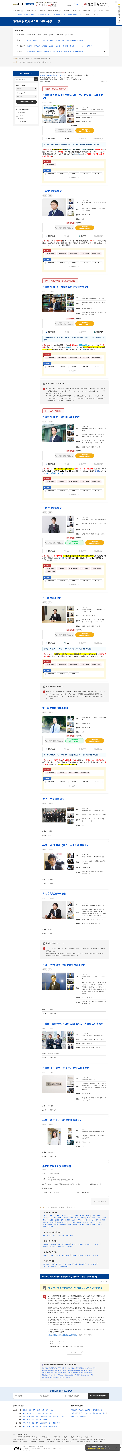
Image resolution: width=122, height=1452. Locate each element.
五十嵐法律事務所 (51, 598)
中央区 (50, 195)
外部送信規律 (33, 1441)
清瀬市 (56, 1224)
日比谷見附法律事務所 (54, 893)
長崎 (32, 1426)
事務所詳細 (51, 138)
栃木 (71, 1235)
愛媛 (54, 1423)
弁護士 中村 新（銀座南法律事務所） (62, 417)
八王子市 (75, 1215)
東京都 (44, 102)
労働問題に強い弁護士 (29, 14)
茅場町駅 (73, 40)
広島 (37, 1423)
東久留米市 (60, 1222)
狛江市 (45, 1224)
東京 (44, 1235)
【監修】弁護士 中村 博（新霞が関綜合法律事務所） (62, 1335)
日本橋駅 (57, 40)
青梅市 (103, 1220)
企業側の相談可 (63, 1266)
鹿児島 (51, 1426)
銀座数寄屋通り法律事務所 (56, 1166)
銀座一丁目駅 (65, 40)
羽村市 (75, 1224)
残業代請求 (30, 46)
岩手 (34, 1410)
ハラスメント (81, 46)
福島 (51, 1410)
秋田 (42, 1410)
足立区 (69, 1215)
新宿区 (66, 1218)
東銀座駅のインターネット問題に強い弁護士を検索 (57, 1375)
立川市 (74, 1220)
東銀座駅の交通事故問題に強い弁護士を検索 (81, 1368)
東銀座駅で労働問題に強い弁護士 (75, 14)
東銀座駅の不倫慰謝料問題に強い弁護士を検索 (56, 1377)
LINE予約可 (46, 1266)
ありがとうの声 (104, 11)
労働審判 (72, 46)
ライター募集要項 (46, 1439)
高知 (58, 1423)
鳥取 (24, 1423)
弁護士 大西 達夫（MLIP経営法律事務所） (65, 965)
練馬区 (51, 1215)
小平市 (63, 1220)
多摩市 (98, 1220)
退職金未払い (61, 1246)
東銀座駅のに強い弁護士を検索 (84, 1375)
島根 (28, 1423)
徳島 (45, 1423)
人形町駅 (35, 40)
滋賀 (37, 1419)
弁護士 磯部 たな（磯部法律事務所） (62, 1120)
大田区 (57, 1215)
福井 (62, 1416)
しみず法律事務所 (52, 191)
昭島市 (79, 1222)
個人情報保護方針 (52, 75)
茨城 (63, 1235)
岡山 (32, 1423)
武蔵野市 (45, 1222)
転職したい (76, 11)
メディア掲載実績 (35, 1439)
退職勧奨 (69, 1246)
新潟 (45, 1416)
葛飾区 (99, 1215)
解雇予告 (44, 46)
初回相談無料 (31, 51)
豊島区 (77, 1218)
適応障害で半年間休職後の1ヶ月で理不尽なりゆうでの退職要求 (75, 1288)
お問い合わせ (74, 1439)
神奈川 (49, 1235)
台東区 (85, 1220)
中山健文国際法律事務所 (55, 708)
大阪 (24, 1419)
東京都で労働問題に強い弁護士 (43, 14)
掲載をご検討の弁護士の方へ (20, 1439)
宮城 (38, 1410)
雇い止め (58, 46)
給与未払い (53, 1246)
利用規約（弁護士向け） (76, 1437)
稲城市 (91, 1222)
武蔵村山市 (63, 1224)
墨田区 (88, 1218)
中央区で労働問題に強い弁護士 (59, 14)
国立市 (50, 1224)
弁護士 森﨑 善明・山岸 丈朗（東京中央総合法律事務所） (74, 1023)
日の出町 (99, 1224)
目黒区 (71, 1218)
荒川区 (57, 1220)
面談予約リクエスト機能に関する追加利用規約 (78, 1441)
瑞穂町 (93, 1224)
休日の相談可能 (57, 51)
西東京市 (45, 1220)
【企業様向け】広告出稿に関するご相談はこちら (51, 1441)
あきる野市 (98, 1222)
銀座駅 (29, 40)
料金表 (67, 138)
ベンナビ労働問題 (18, 14)
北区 (55, 1218)
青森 (30, 1410)
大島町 (88, 1224)
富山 (54, 1416)
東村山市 (91, 1220)
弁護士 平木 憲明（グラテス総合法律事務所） (67, 1067)
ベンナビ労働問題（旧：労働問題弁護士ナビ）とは (26, 1437)
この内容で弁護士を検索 (26, 101)
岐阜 (28, 1416)
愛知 (24, 1416)
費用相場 (67, 11)
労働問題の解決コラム (86, 1439)
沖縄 (55, 1426)
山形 (47, 1410)
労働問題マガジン (46, 1437)
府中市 (83, 1218)
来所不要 (39, 51)
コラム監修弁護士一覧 (99, 1439)
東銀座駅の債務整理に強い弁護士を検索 (80, 1372)
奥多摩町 (50, 1226)
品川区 (50, 1218)
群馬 (67, 1235)
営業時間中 (54, 1266)
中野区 (60, 1218)
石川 (58, 1416)
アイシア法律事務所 (53, 799)
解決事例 (42, 11)
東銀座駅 (80, 40)
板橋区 (88, 1215)
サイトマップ (88, 1437)
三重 (37, 1416)
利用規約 (42, 75)
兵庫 (28, 1419)
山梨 (41, 1416)
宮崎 (45, 1426)
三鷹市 (68, 1220)
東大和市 (85, 1222)
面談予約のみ (47, 51)
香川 (50, 1423)
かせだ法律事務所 (52, 508)
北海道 (25, 1410)
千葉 (58, 1235)
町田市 (45, 1218)
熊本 (37, 1426)
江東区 (93, 1215)
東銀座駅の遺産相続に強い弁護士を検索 (54, 1370)
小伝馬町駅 (50, 40)
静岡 (32, 1416)
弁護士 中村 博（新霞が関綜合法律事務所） (65, 286)
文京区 (51, 1220)
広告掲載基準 (23, 1441)
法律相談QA (99, 332)
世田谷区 (45, 1215)
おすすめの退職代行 (98, 1441)
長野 (50, 1416)
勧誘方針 (15, 1441)
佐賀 (28, 1426)
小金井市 (72, 1222)
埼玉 (54, 1235)
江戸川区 (63, 1215)
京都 (32, 1419)
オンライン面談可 (78, 51)
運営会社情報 (57, 1437)
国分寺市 (52, 1222)
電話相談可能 (67, 51)
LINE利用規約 (63, 75)
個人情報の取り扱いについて (61, 1439)
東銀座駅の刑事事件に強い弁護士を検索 (80, 1370)
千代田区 (51, 291)
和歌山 (46, 1419)
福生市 (69, 1224)
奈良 (41, 1419)
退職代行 (89, 46)
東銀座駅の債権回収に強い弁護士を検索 (54, 1372)
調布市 (94, 1218)
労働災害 (65, 46)
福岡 (24, 1426)
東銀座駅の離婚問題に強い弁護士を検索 (54, 1368)
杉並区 (82, 1215)
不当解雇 (37, 46)
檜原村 (45, 1226)
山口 (41, 1423)
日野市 (79, 1220)
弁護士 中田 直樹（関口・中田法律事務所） (65, 845)
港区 (50, 102)
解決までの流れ (31, 11)
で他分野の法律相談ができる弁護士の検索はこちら (31, 58)
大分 (41, 1426)
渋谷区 (104, 1218)
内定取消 (51, 46)
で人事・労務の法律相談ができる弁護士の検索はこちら (32, 62)
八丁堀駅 (42, 40)
